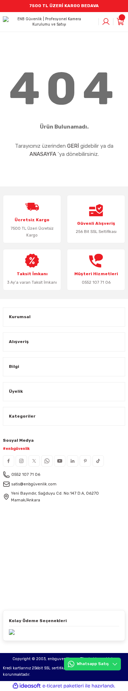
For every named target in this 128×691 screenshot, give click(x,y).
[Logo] (46, 21)
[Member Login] (106, 21)
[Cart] (120, 21)
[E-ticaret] (63, 686)
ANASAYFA (43, 154)
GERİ (73, 146)
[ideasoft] (26, 686)
